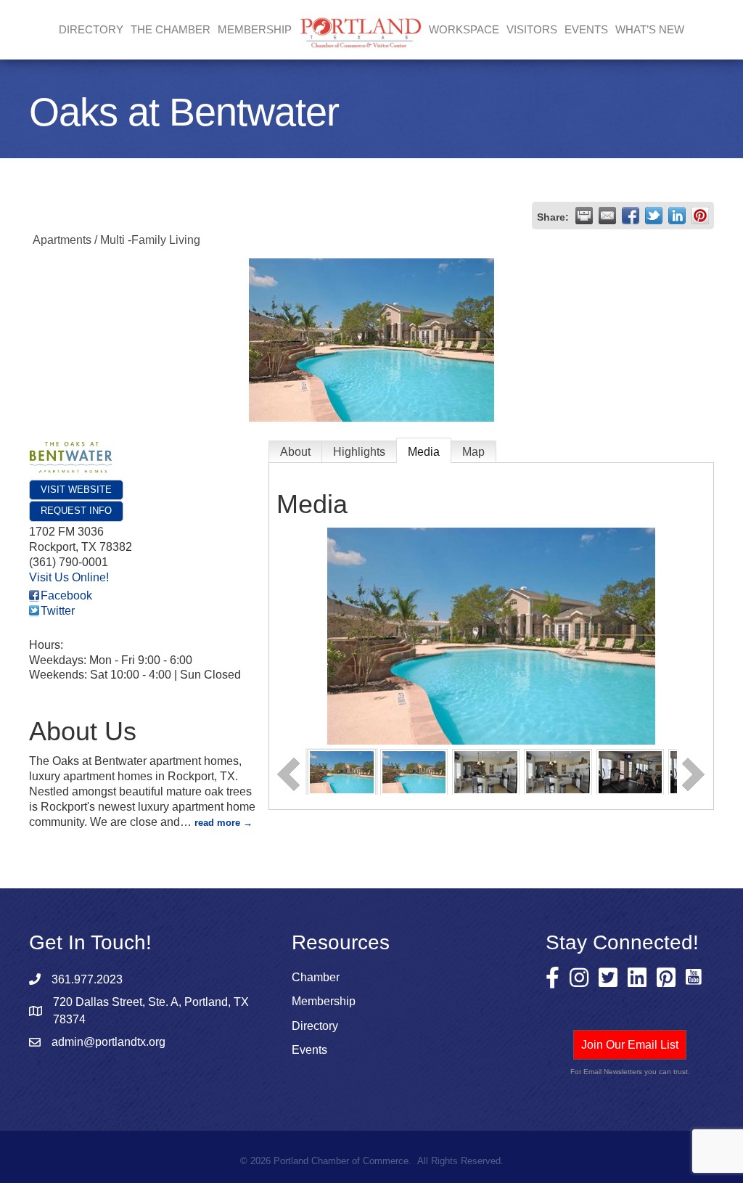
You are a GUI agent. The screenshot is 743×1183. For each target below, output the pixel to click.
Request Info (76, 510)
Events (586, 29)
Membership (324, 1001)
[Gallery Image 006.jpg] (630, 771)
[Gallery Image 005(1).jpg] (486, 771)
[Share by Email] (607, 215)
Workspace (464, 29)
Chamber (316, 977)
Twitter (58, 611)
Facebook (66, 595)
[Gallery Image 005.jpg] (557, 771)
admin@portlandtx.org (108, 1042)
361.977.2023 (87, 979)
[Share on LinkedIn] (677, 215)
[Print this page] (584, 215)
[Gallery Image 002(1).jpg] (414, 771)
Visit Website (76, 489)
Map (473, 452)
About (295, 452)
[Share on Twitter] (653, 215)
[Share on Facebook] (630, 215)
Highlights (359, 452)
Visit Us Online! (69, 577)
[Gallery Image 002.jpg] (341, 771)
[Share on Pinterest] (700, 215)
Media (424, 452)
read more (217, 822)
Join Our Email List (629, 1045)
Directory (91, 29)
